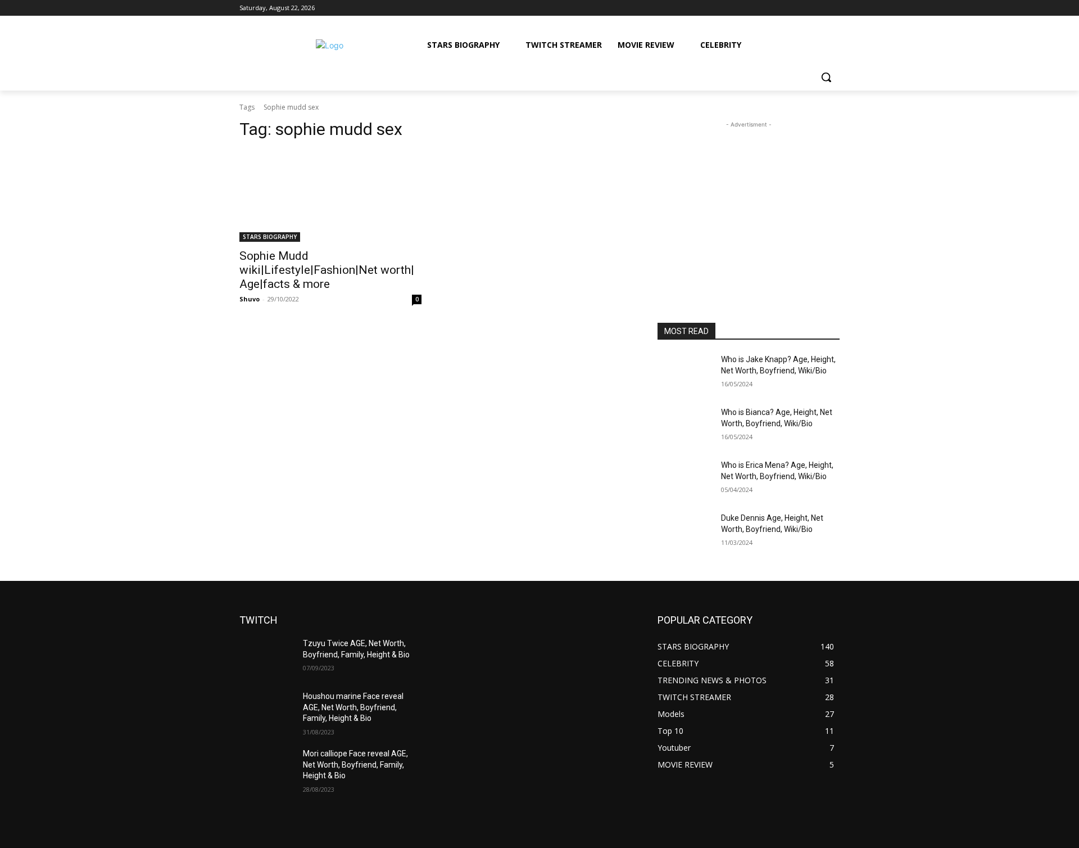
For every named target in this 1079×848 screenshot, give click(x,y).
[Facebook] (770, 8)
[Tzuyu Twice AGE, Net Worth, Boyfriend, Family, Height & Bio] (266, 657)
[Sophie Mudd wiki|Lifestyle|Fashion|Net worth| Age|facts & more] (330, 196)
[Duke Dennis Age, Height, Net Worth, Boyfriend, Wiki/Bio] (685, 532)
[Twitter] (802, 8)
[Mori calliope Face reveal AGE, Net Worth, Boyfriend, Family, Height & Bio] (266, 767)
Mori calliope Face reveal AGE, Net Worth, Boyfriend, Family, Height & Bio (355, 764)
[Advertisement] (748, 200)
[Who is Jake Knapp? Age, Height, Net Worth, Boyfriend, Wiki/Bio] (685, 373)
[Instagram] (786, 8)
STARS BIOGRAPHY (270, 237)
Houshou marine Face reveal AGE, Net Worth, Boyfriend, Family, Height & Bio (353, 707)
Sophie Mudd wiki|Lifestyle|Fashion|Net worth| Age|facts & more (326, 270)
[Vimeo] (817, 8)
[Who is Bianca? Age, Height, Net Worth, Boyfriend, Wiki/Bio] (685, 426)
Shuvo (249, 299)
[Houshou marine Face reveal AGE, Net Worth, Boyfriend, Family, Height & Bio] (266, 710)
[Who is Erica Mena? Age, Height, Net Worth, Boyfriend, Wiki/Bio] (685, 479)
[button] (826, 77)
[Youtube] (833, 8)
